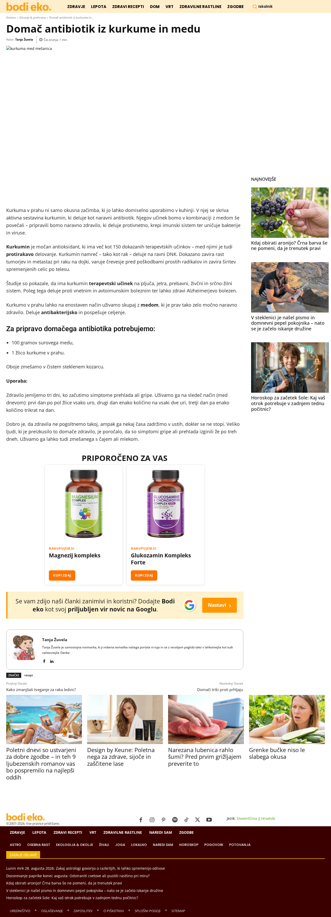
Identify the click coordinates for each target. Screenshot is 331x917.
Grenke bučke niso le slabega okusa (277, 753)
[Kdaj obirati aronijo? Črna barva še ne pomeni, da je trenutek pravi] (290, 212)
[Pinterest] (163, 820)
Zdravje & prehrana (32, 17)
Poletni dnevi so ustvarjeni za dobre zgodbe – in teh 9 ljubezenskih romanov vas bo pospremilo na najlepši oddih (41, 763)
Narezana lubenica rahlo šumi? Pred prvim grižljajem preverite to (204, 756)
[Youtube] (209, 820)
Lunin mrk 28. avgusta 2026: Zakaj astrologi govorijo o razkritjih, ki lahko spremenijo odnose (85, 868)
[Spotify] (174, 820)
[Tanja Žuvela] (24, 649)
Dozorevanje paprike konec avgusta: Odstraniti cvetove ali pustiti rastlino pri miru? (77, 875)
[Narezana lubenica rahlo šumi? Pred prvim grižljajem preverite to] (206, 719)
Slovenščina (247, 818)
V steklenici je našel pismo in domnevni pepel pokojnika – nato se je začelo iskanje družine (288, 323)
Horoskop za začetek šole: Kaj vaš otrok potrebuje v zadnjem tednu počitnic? (288, 403)
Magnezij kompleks (74, 555)
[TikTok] (186, 820)
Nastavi (219, 605)
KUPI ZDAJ (62, 575)
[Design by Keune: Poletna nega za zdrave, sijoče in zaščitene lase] (125, 719)
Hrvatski (268, 818)
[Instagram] (152, 820)
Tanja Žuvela (24, 39)
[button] (262, 6)
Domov (11, 17)
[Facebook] (44, 660)
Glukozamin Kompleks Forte (161, 559)
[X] (197, 820)
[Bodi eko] (28, 7)
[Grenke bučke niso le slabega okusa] (287, 719)
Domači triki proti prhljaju (220, 689)
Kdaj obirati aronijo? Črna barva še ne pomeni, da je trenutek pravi (289, 246)
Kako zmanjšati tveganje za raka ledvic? (41, 689)
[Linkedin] (52, 660)
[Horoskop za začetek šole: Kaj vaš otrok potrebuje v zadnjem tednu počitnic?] (290, 367)
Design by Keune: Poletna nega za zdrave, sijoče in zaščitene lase (121, 756)
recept (28, 675)
